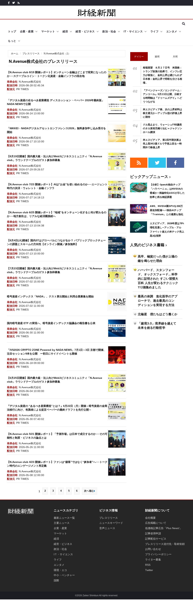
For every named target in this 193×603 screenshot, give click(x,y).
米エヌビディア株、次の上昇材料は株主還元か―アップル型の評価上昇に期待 (162, 113)
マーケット (48, 31)
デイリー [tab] (139, 56)
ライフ (154, 31)
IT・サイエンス (133, 31)
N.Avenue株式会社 (30, 81)
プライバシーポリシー (158, 554)
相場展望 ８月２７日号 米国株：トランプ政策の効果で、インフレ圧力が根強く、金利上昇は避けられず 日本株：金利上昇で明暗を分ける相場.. (164, 75)
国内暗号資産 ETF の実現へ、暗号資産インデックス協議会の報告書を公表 (51, 323)
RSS (147, 564)
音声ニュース (107, 528)
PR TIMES (22, 89)
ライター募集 (153, 559)
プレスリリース (31, 53)
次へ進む (89, 490)
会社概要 (150, 517)
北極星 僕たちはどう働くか (157, 314)
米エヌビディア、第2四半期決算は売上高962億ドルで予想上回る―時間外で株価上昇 (162, 143)
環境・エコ (60, 570)
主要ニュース (62, 522)
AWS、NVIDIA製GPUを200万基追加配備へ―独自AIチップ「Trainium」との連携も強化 (166, 210)
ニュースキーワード (111, 522)
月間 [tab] (175, 56)
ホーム (14, 53)
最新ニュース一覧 (64, 517)
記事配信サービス (155, 538)
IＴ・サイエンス (63, 554)
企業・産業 (27, 31)
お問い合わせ (153, 549)
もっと (12, 40)
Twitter (149, 570)
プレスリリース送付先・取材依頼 (165, 543)
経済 (65, 31)
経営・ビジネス (85, 31)
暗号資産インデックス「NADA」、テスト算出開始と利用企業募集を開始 (50, 296)
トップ (12, 31)
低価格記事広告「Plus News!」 (163, 528)
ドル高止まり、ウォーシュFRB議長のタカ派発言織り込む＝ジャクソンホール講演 (162, 128)
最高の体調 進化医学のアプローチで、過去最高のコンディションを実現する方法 (157, 300)
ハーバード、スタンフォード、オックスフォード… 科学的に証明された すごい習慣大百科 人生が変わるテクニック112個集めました (158, 278)
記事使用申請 (153, 533)
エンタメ (171, 31)
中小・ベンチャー (64, 575)
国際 (56, 580)
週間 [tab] (157, 56)
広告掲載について (155, 522)
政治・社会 (109, 31)
